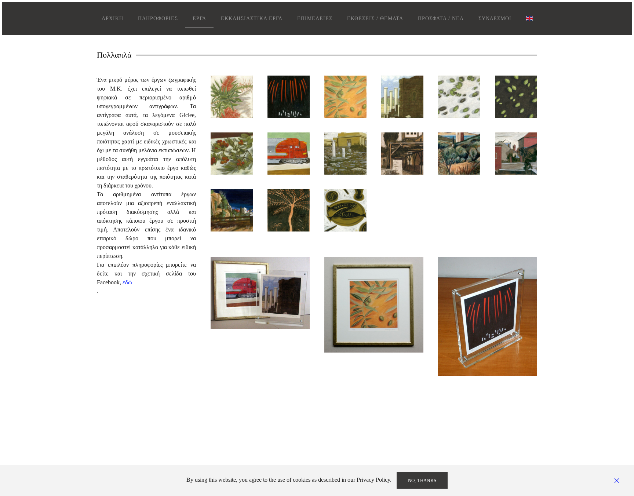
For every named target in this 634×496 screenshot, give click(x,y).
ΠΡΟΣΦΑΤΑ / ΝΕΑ (441, 18)
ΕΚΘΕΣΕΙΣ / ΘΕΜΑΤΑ (375, 18)
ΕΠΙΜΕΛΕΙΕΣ (314, 18)
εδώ (127, 282)
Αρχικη (112, 18)
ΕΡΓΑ (199, 18)
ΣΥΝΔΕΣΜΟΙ (494, 18)
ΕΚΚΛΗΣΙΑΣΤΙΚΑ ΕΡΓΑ (252, 18)
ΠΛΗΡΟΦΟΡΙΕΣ (158, 18)
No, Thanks (422, 480)
